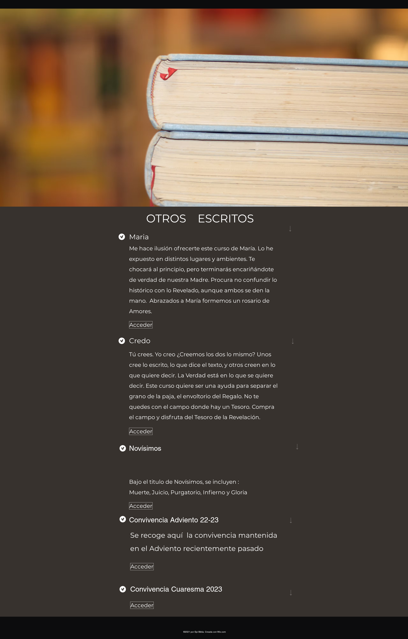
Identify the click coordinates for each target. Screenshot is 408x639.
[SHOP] (290, 228)
